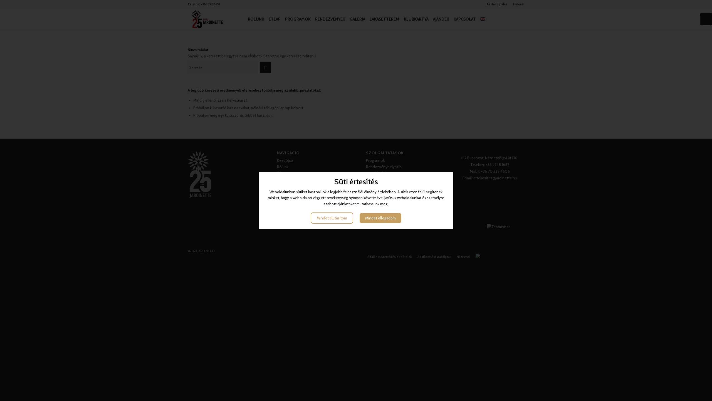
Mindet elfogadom (380, 218)
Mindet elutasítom (332, 218)
